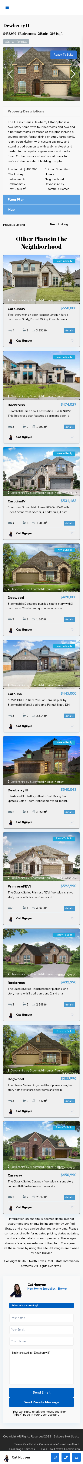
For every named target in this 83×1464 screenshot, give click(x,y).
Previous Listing (14, 225)
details (69, 330)
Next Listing (59, 224)
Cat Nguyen (36, 1284)
